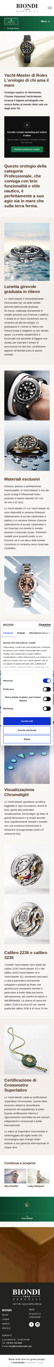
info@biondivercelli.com (20, 1346)
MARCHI (6, 1323)
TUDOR (5, 1319)
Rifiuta (27, 739)
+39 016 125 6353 (14, 1343)
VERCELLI (6, 1328)
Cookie (40, 1362)
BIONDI (7, 1310)
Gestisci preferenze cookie (27, 149)
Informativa (30, 1362)
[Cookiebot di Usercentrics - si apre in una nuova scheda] (39, 625)
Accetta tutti (27, 721)
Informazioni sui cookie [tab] (40, 633)
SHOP (31, 1310)
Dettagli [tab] (21, 633)
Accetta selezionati (27, 730)
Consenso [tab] (8, 633)
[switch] (47, 689)
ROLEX (5, 1315)
